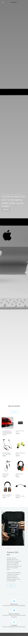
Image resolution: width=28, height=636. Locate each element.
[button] (6, 209)
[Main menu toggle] (3, 2)
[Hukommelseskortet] (13, 2)
